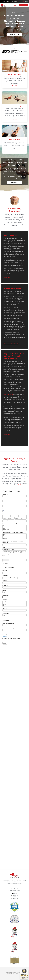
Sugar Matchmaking (8, 394)
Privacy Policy (8, 970)
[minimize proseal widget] (27, 970)
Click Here (19, 484)
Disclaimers (18, 970)
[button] (15, 5)
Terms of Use (13, 970)
